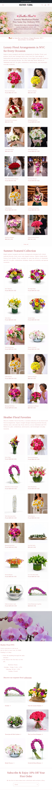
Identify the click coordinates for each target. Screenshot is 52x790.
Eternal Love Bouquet (9, 237)
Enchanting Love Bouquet (33, 405)
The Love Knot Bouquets (34, 734)
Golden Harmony (8, 208)
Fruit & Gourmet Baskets (34, 705)
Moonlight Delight (32, 288)
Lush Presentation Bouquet (33, 208)
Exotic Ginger (8, 457)
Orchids (7, 705)
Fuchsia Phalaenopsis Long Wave (34, 604)
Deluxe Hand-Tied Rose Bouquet (11, 178)
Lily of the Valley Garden (33, 574)
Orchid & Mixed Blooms (34, 763)
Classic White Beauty (9, 149)
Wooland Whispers (9, 574)
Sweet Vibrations (8, 288)
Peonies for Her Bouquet (10, 90)
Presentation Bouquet (32, 178)
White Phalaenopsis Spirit (10, 516)
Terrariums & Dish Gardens (12, 734)
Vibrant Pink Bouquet (9, 347)
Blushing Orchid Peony (32, 120)
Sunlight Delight (31, 318)
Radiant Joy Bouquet (32, 90)
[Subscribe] (37, 784)
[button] (3, 4)
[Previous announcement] (2, 1)
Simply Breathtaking (32, 486)
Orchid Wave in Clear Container (11, 486)
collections (28, 677)
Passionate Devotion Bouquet (11, 120)
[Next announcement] (49, 1)
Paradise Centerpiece (32, 347)
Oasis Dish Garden (31, 545)
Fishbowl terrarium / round (10, 604)
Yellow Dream (8, 318)
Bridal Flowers (9, 763)
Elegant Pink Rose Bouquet (33, 237)
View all (26, 244)
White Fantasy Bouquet (33, 149)
